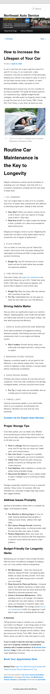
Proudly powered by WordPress (25, 689)
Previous (8, 39)
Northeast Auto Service (21, 15)
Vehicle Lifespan (10, 679)
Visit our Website (27, 31)
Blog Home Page (10, 31)
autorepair (23, 679)
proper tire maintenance (31, 277)
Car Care (25, 674)
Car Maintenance (36, 677)
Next (43, 39)
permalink (41, 679)
